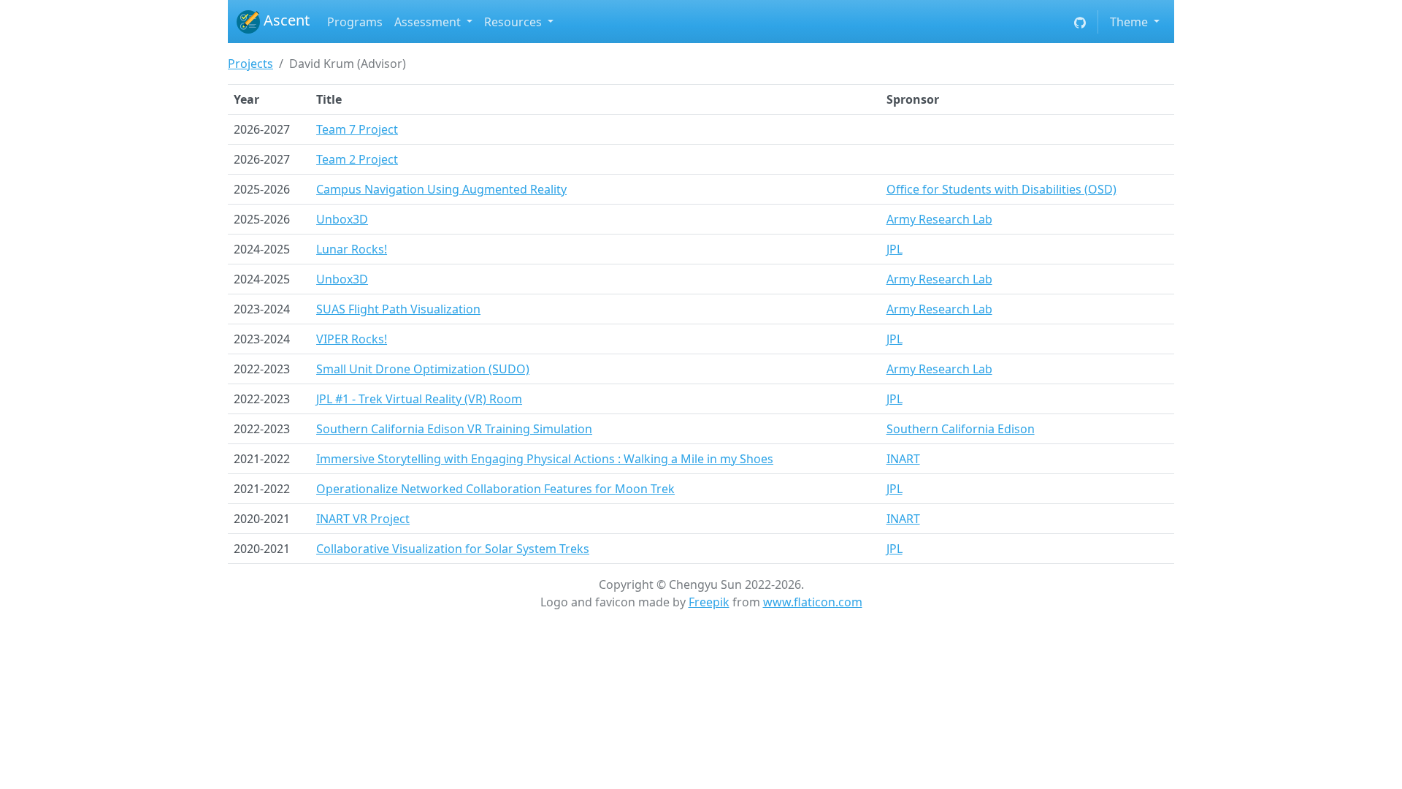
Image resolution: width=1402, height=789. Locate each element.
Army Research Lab (939, 219)
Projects (250, 64)
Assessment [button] (429, 22)
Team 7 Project (357, 129)
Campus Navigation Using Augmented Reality (441, 189)
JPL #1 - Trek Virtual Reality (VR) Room (419, 399)
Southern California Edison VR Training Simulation (454, 429)
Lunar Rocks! (351, 249)
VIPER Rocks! (351, 339)
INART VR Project (363, 519)
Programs (355, 22)
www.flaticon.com (812, 602)
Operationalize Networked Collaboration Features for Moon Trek (495, 489)
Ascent (285, 20)
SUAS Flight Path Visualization (398, 309)
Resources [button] (514, 22)
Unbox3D (342, 219)
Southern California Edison (960, 429)
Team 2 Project (357, 159)
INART (903, 459)
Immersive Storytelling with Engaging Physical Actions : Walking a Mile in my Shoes (544, 459)
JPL (894, 249)
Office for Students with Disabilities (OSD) (1001, 189)
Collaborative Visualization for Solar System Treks (452, 549)
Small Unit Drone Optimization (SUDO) (422, 369)
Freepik (709, 602)
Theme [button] (1130, 22)
